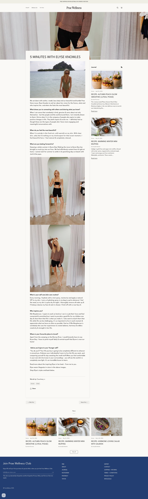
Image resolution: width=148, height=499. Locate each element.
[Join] (51, 472)
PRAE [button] (63, 464)
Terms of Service (48, 476)
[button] (28, 7)
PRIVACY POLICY (109, 476)
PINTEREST (65, 476)
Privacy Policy (37, 476)
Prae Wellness (7, 488)
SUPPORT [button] (106, 464)
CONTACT (107, 467)
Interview (32, 383)
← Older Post (31, 402)
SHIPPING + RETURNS (110, 470)
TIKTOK (64, 479)
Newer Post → (84, 402)
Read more (94, 111)
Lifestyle (37, 383)
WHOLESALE (107, 479)
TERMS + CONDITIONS (110, 473)
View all (74, 451)
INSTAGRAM (65, 473)
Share (34, 388)
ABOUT (64, 467)
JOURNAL (64, 470)
